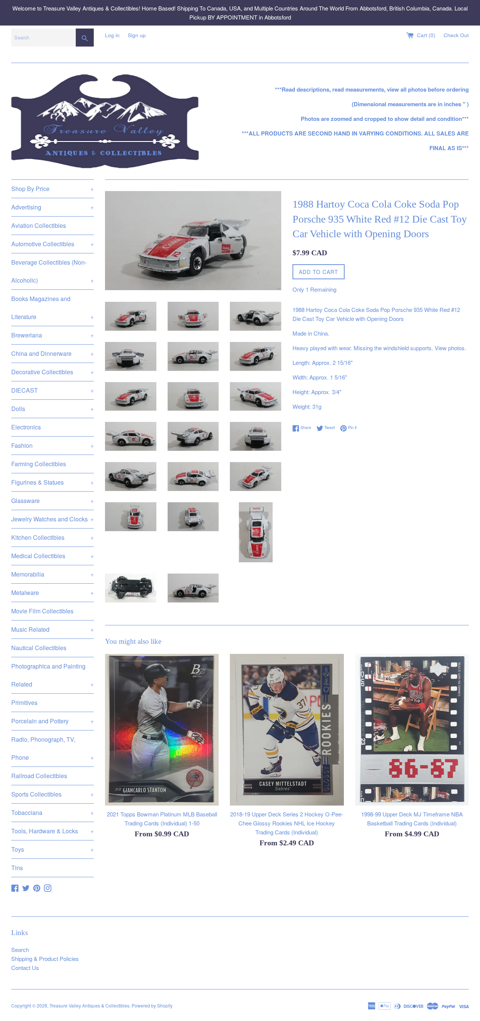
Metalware (52, 592)
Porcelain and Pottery (52, 721)
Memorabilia (52, 574)
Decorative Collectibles (52, 371)
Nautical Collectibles (38, 647)
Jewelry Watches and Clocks (52, 519)
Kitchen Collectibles (52, 537)
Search (20, 949)
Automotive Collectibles (52, 243)
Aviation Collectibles (38, 225)
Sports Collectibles (52, 794)
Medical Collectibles (52, 555)
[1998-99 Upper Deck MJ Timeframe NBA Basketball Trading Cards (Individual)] (412, 730)
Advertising (52, 207)
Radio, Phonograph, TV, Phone (52, 748)
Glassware (52, 500)
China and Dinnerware (52, 353)
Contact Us (25, 967)
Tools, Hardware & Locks (52, 831)
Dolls (52, 408)
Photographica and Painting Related (52, 675)
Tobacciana (52, 812)
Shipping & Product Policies (45, 958)
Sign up (137, 35)
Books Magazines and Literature (52, 307)
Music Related (52, 629)
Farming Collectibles (38, 463)
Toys (52, 849)
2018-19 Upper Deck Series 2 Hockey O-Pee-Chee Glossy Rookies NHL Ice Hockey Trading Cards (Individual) (286, 823)
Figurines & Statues (52, 482)
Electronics (26, 427)
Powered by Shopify (152, 1005)
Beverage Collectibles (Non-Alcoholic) (52, 271)
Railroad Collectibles (39, 775)
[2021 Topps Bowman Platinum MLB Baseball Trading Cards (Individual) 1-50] (162, 730)
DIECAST (52, 390)
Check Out (456, 35)
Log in (112, 35)
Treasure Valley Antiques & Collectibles (89, 1005)
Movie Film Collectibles (42, 611)
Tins (17, 867)
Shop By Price (52, 188)
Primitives (24, 702)
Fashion (52, 445)
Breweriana (52, 335)
